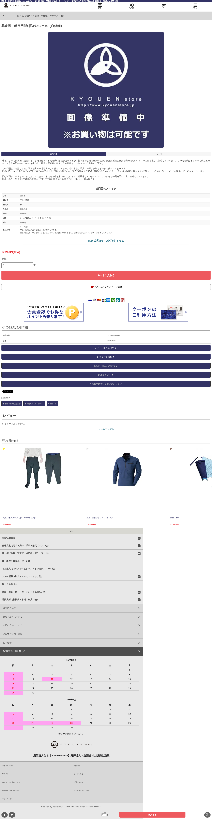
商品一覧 (53, 404)
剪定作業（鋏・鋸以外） (35, 404)
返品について (104, 375)
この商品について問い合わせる (104, 384)
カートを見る (78, 774)
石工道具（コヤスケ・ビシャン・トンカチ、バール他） (29, 568)
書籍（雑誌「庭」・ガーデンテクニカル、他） (25, 591)
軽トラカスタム (9, 584)
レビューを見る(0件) (105, 348)
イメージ (158, 154)
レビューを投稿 (104, 357)
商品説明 (53, 154)
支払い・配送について (104, 365)
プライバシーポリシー (81, 790)
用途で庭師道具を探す (13, 404)
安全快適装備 (8, 537)
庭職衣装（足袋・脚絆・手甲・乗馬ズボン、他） (26, 545)
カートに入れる (106, 275)
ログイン (5, 774)
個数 (4, 258)
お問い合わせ (78, 782)
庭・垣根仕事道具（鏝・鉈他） (17, 561)
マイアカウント (7, 765)
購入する (152, 814)
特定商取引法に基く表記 (11, 790)
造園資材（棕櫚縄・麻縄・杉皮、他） (20, 599)
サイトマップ (7, 799)
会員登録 (77, 765)
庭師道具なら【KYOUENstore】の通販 (68, 806)
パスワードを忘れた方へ (11, 782)
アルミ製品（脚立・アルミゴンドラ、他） (22, 576)
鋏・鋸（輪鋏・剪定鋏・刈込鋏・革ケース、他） (26, 553)
